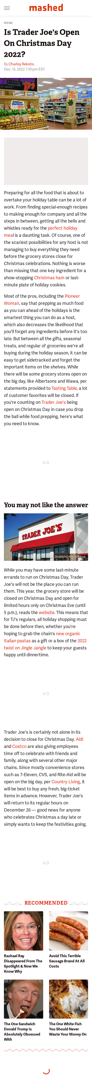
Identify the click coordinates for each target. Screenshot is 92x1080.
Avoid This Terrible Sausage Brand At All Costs (67, 961)
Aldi (79, 739)
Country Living (66, 782)
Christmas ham (49, 278)
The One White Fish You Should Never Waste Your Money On (68, 1029)
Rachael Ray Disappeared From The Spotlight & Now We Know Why (23, 964)
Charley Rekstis (21, 64)
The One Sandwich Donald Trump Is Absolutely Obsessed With (22, 1032)
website (46, 612)
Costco (19, 746)
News (8, 23)
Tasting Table (64, 388)
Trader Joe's (53, 402)
